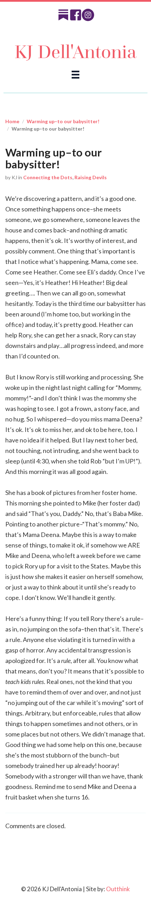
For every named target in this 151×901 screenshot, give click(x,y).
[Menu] (75, 74)
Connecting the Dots (47, 177)
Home (12, 121)
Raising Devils (90, 177)
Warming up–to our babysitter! (63, 121)
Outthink (118, 889)
